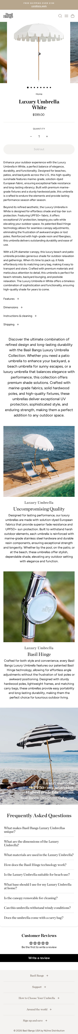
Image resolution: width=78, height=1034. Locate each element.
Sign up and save (33, 1020)
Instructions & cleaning (18, 316)
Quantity (39, 128)
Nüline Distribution (54, 1030)
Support (37, 987)
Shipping (9, 324)
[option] (39, 5)
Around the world (37, 1009)
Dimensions (11, 307)
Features (9, 299)
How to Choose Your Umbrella (37, 998)
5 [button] (41, 88)
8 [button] (51, 88)
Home (39, 94)
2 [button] (32, 88)
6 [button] (44, 88)
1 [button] (28, 88)
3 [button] (35, 88)
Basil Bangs (37, 975)
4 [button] (38, 88)
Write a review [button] (39, 958)
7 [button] (48, 88)
